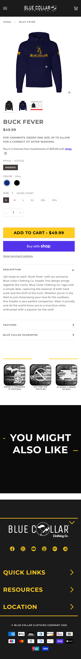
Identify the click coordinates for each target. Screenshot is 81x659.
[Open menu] (9, 8)
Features (10, 325)
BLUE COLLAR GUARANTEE (20, 335)
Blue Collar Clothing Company (37, 625)
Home (7, 22)
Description (12, 269)
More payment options (18, 256)
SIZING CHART (25, 193)
